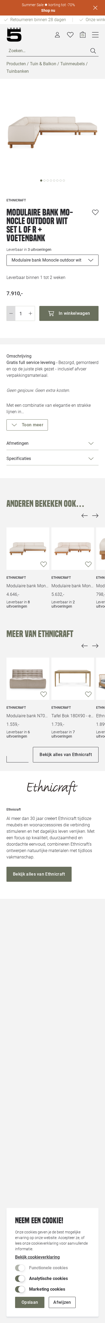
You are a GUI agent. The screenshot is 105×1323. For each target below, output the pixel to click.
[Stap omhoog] (30, 313)
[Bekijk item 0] (41, 180)
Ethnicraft (16, 578)
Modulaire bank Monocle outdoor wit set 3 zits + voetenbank (72, 585)
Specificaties (18, 458)
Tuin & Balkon (43, 63)
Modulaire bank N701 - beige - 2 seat (27, 715)
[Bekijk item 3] (51, 180)
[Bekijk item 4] (54, 180)
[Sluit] (95, 8)
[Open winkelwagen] (83, 34)
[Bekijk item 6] (61, 180)
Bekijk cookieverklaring (37, 1257)
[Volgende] (95, 515)
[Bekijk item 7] (64, 180)
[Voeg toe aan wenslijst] (95, 212)
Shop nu (48, 10)
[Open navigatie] (95, 34)
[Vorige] (84, 515)
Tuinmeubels (72, 63)
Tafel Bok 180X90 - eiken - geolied (72, 715)
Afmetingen (17, 443)
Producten (16, 63)
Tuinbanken (17, 71)
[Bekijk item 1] (44, 180)
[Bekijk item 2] (48, 180)
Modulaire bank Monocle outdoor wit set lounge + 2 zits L (27, 585)
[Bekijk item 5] (57, 180)
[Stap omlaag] (10, 313)
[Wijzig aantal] (20, 313)
